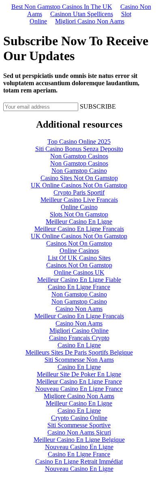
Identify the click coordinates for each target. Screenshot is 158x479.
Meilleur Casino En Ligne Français (79, 316)
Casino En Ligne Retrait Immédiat (79, 461)
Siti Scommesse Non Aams (79, 359)
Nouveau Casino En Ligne (79, 446)
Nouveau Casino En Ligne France (79, 388)
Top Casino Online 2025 (79, 141)
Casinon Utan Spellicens (81, 14)
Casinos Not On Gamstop (79, 243)
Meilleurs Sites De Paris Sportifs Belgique (79, 352)
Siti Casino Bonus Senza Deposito (79, 148)
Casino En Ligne (79, 345)
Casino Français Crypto (79, 337)
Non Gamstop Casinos (79, 156)
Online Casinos (79, 250)
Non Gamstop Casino (79, 170)
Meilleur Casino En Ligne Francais (79, 228)
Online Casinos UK (79, 272)
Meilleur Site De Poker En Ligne (79, 374)
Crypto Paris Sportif (79, 192)
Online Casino (79, 207)
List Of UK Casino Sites (79, 257)
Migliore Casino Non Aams (79, 396)
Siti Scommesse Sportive (79, 425)
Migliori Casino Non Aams (89, 21)
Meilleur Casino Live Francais (79, 199)
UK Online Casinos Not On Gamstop (79, 185)
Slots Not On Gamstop (79, 214)
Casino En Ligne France (79, 287)
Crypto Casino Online (79, 417)
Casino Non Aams (79, 308)
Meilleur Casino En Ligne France (79, 381)
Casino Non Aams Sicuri (79, 432)
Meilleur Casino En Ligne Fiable (79, 279)
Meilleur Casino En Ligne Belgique (79, 439)
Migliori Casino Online (79, 330)
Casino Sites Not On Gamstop (79, 177)
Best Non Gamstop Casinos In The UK (61, 6)
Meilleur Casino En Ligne (79, 221)
